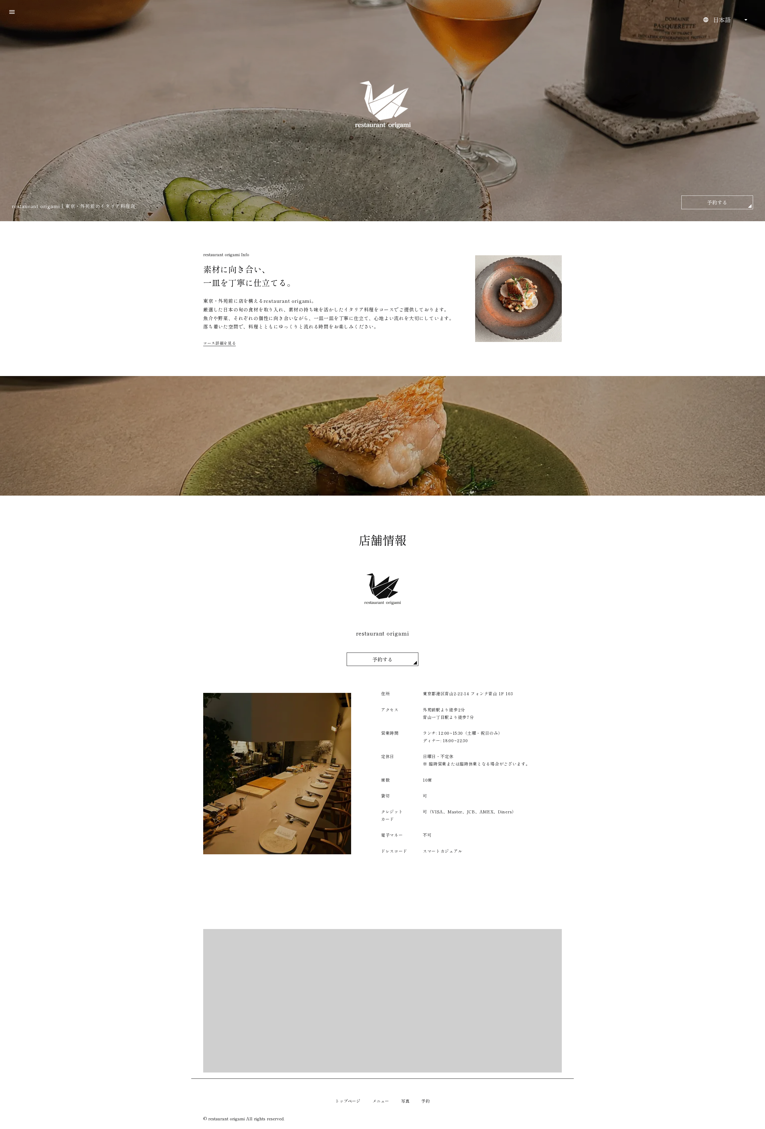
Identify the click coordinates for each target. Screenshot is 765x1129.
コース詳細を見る (219, 343)
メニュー (380, 1101)
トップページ (347, 1101)
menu (12, 12)
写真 (405, 1101)
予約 (425, 1101)
